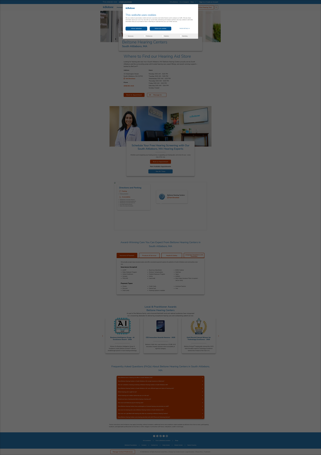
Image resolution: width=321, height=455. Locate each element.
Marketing (184, 36)
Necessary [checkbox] (130, 36)
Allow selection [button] (136, 29)
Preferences (149, 36)
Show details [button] (184, 28)
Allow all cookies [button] (160, 29)
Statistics (166, 36)
